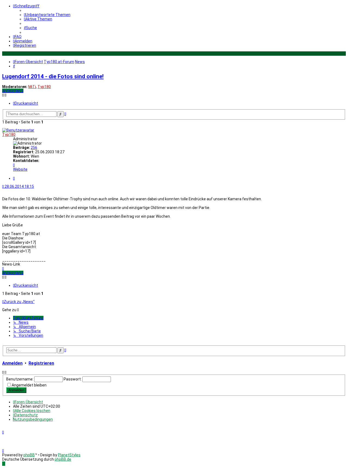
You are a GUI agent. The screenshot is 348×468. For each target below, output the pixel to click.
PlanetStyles (69, 455)
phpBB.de (63, 459)
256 (34, 147)
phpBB (29, 455)
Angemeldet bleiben (29, 385)
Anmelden (12, 363)
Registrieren (41, 363)
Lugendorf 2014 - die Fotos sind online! (53, 76)
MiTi (32, 87)
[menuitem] (47, 15)
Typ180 (44, 87)
